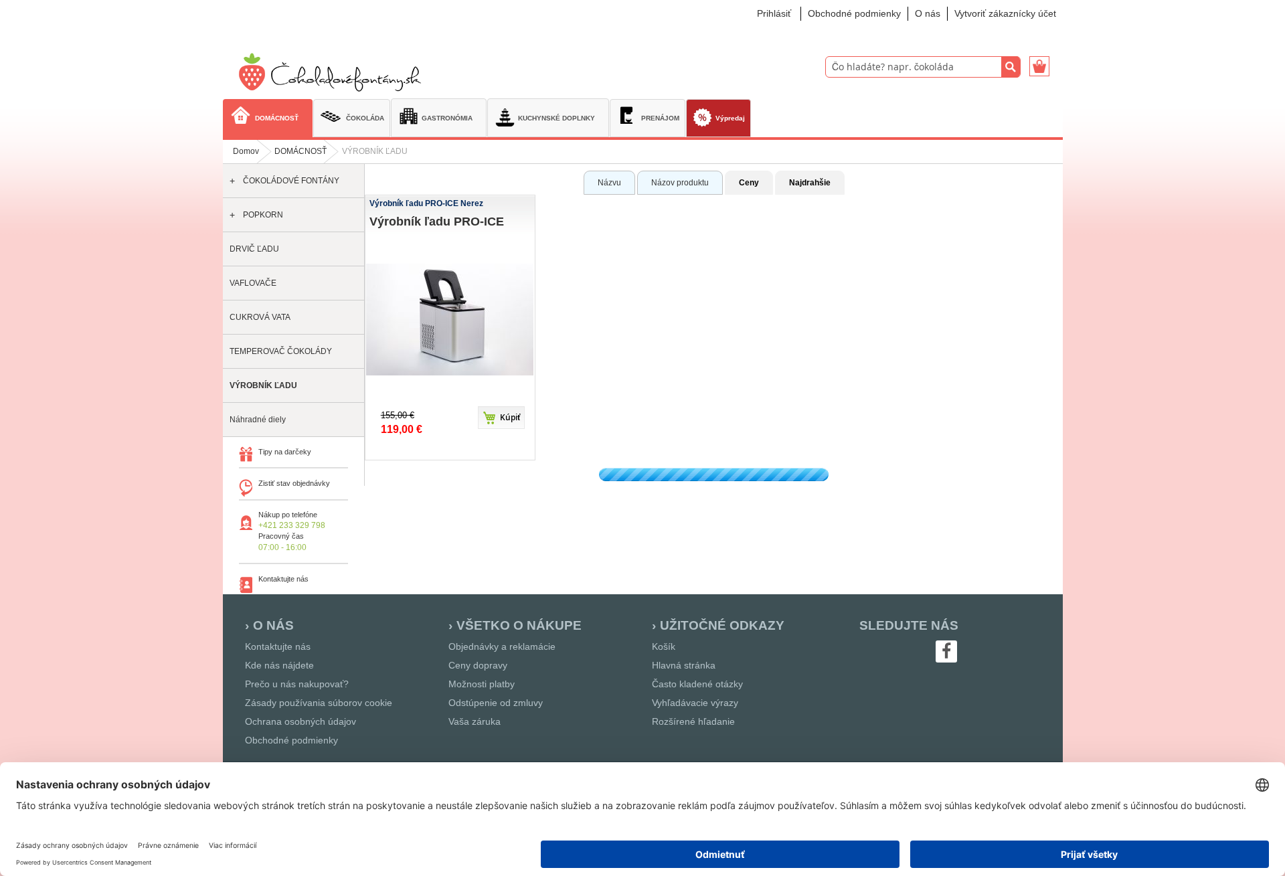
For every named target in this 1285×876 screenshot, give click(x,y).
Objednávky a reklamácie (501, 646)
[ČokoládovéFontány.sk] (333, 72)
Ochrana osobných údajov (300, 721)
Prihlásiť (774, 13)
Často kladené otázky (697, 684)
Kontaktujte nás (278, 646)
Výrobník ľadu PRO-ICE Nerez (426, 203)
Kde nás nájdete (279, 665)
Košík (663, 646)
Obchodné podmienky (854, 13)
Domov (246, 151)
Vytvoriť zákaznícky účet (1005, 13)
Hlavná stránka (683, 665)
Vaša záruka (474, 721)
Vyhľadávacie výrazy (695, 702)
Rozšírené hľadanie (693, 721)
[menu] (643, 119)
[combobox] (923, 67)
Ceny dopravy (477, 665)
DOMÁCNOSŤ (300, 151)
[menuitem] (268, 117)
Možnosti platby (481, 684)
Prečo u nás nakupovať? (297, 684)
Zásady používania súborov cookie (318, 702)
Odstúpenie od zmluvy (495, 702)
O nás (927, 13)
